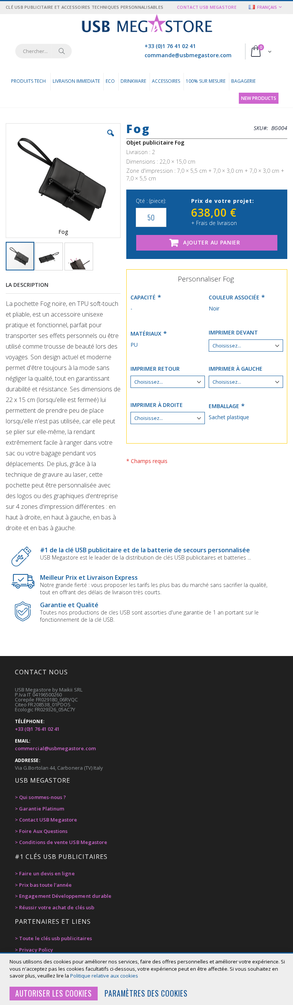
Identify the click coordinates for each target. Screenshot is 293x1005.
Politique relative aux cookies (104, 975)
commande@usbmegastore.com (188, 55)
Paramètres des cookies (146, 993)
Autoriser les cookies (53, 993)
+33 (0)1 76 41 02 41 (170, 46)
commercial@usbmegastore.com (55, 748)
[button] (110, 139)
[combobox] (43, 51)
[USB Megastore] (147, 24)
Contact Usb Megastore (207, 7)
